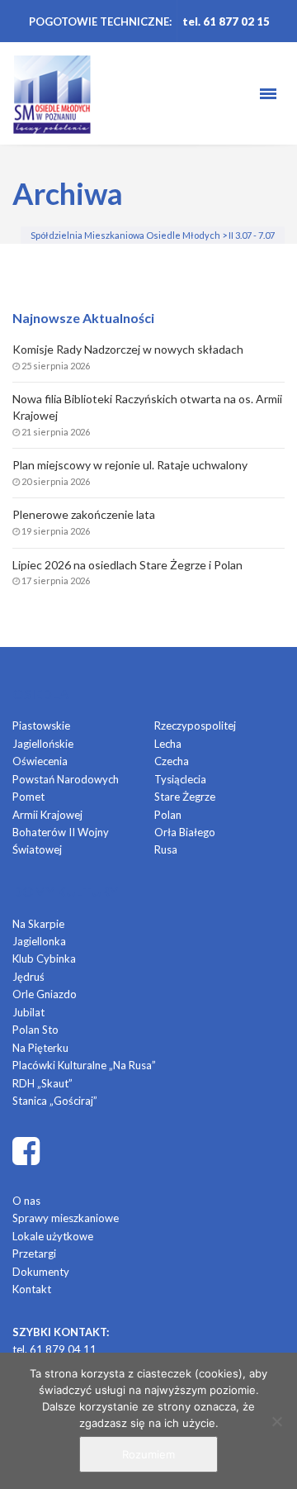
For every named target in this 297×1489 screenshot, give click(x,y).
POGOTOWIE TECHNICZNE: (100, 21)
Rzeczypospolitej (195, 725)
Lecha (168, 743)
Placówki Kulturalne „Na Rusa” (84, 1065)
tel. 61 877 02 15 (226, 21)
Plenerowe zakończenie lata (83, 514)
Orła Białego (184, 832)
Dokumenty (40, 1271)
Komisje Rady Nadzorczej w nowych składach (127, 349)
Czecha (171, 761)
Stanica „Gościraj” (54, 1100)
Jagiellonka (39, 941)
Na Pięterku (40, 1047)
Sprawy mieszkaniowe (65, 1218)
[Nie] (276, 1421)
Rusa (165, 849)
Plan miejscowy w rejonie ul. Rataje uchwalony (130, 465)
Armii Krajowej (47, 814)
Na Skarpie (38, 923)
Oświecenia (40, 761)
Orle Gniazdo (44, 994)
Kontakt (31, 1289)
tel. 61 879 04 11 (54, 1349)
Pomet (28, 796)
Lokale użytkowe (52, 1236)
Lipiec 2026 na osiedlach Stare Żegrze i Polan (127, 565)
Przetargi (34, 1253)
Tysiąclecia (180, 779)
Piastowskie (41, 725)
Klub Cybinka (44, 958)
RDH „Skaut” (42, 1083)
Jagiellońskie (42, 743)
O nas (26, 1200)
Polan (168, 814)
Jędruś (28, 976)
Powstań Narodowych (65, 779)
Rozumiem (148, 1454)
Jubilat (28, 1012)
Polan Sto (35, 1029)
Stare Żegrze (184, 796)
